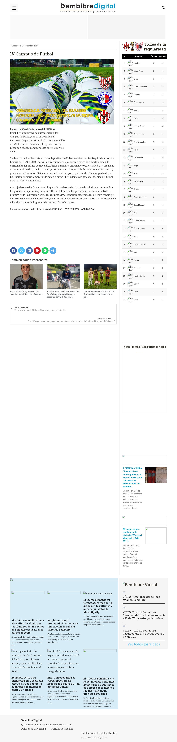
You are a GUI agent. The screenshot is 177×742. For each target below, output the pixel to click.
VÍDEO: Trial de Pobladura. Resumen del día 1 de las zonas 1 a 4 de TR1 (143, 633)
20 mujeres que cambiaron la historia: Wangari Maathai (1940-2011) (132, 535)
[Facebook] (13, 250)
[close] (14, 8)
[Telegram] (53, 250)
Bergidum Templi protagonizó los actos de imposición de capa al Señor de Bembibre (62, 625)
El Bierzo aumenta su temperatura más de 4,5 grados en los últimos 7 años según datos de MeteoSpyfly (97, 606)
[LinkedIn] (29, 250)
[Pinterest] (37, 250)
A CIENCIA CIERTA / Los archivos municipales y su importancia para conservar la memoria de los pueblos (132, 477)
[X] (21, 250)
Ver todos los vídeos (143, 644)
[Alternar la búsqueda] (163, 8)
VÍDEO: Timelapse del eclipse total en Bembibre (141, 598)
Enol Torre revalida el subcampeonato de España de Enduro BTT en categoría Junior (63, 682)
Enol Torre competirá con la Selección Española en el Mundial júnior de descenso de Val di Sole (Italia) (63, 294)
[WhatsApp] (45, 250)
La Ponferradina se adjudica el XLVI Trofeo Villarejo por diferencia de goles (99, 294)
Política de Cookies (62, 728)
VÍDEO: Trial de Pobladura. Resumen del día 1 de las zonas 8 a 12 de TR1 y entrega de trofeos (144, 615)
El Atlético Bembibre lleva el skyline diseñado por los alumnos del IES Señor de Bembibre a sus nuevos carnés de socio (27, 626)
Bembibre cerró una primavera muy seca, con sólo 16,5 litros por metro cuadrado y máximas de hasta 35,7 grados (27, 683)
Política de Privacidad (33, 728)
